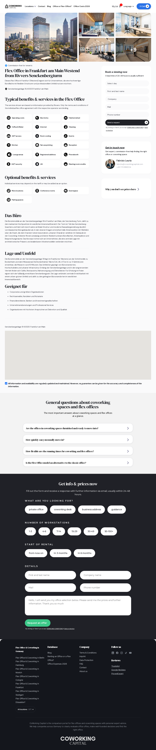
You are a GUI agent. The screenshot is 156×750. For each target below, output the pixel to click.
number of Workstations (47, 522)
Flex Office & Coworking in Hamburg (27, 663)
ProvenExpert (117, 673)
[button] (30, 6)
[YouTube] (130, 653)
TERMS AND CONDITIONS (135, 128)
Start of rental (39, 544)
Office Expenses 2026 (57, 664)
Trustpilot (115, 666)
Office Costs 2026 (81, 6)
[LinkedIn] (113, 653)
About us (83, 671)
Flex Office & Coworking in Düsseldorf (27, 700)
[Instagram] (121, 653)
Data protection (69, 629)
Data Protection (86, 660)
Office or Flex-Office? (62, 6)
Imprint (82, 656)
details (31, 566)
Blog (49, 6)
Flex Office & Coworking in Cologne (27, 678)
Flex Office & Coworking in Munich (27, 671)
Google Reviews (118, 670)
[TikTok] (126, 653)
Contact (41, 6)
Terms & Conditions (87, 652)
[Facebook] (117, 653)
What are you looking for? (49, 500)
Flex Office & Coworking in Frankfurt (27, 685)
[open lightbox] (41, 37)
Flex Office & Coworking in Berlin (30, 657)
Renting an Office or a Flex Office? (59, 658)
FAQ (81, 664)
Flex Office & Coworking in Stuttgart (27, 693)
